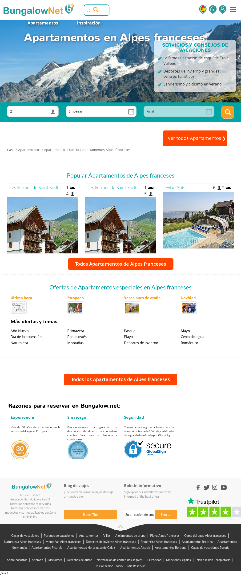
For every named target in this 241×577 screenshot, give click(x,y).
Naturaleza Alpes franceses (22, 542)
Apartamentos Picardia (47, 547)
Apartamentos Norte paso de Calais (91, 547)
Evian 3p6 (175, 187)
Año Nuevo (20, 330)
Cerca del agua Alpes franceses (205, 535)
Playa (128, 336)
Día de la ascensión (26, 336)
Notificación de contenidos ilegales (119, 560)
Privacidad (154, 560)
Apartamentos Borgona (170, 547)
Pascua (129, 330)
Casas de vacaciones (25, 535)
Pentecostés (77, 336)
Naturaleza (19, 342)
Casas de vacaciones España (210, 547)
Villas (107, 535)
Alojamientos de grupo (130, 535)
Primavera (75, 330)
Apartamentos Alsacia (135, 547)
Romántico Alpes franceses (159, 542)
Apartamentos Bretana (197, 542)
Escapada (75, 297)
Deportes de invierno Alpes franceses (111, 542)
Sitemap (37, 560)
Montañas (75, 342)
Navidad (188, 297)
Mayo (185, 330)
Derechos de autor (79, 560)
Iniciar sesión (222, 9)
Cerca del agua (192, 336)
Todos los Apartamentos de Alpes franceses (120, 379)
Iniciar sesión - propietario (213, 560)
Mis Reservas (136, 566)
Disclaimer (55, 560)
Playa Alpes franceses (165, 535)
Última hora (21, 297)
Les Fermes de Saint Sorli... (35, 187)
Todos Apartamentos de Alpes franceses (120, 264)
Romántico (189, 342)
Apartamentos (43, 23)
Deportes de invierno (141, 342)
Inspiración (89, 23)
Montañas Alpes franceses (63, 542)
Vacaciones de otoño (142, 297)
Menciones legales (178, 560)
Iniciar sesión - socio (109, 566)
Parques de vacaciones (59, 535)
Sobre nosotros (17, 560)
